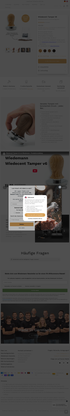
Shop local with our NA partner (35, 215)
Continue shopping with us (35, 218)
